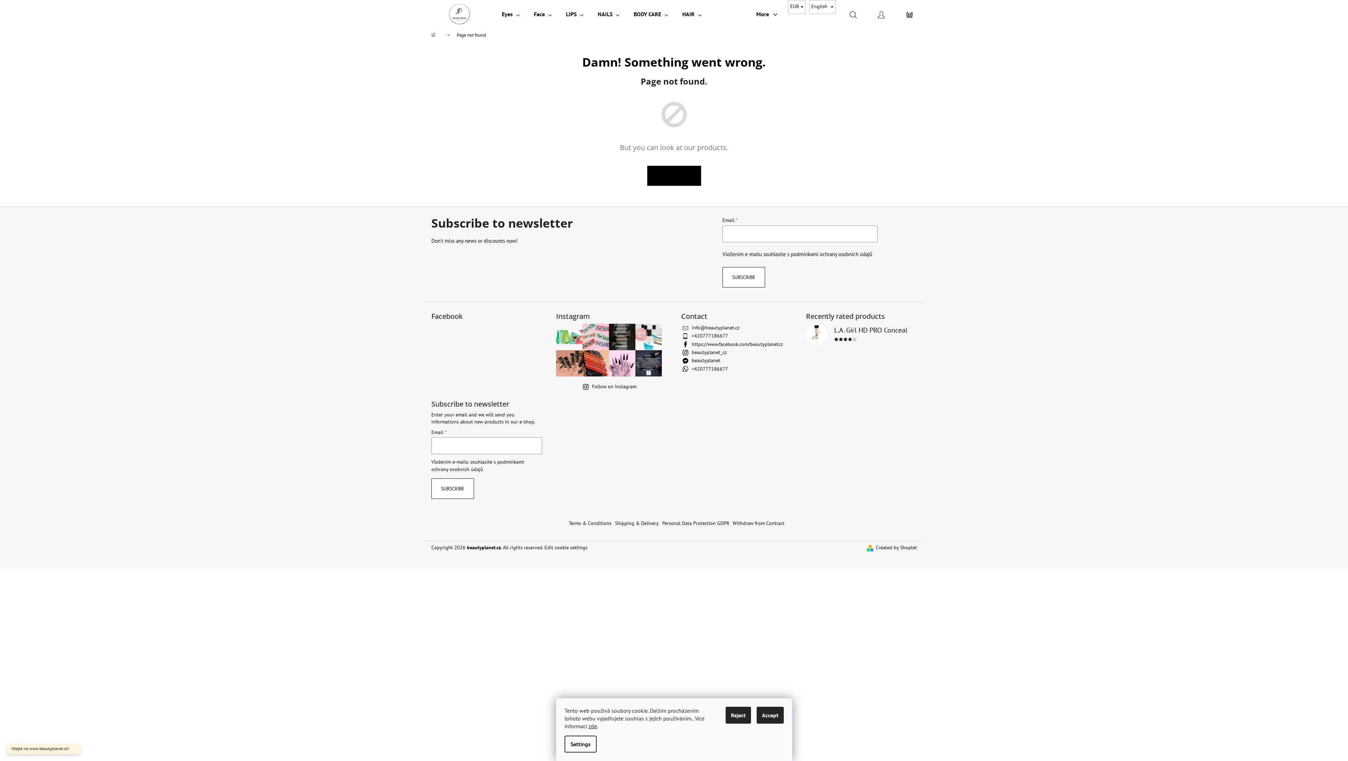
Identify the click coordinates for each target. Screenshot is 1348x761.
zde (593, 726)
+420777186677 (710, 336)
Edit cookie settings (565, 547)
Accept (770, 715)
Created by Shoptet (896, 547)
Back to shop (674, 175)
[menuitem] (511, 14)
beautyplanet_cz (709, 352)
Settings (581, 744)
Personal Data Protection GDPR (695, 523)
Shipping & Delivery (637, 523)
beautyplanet (706, 360)
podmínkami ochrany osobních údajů (831, 254)
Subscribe (744, 277)
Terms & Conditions (590, 523)
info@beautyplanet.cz (715, 327)
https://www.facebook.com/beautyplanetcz (737, 344)
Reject (738, 715)
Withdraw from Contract (758, 523)
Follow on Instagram (614, 386)
